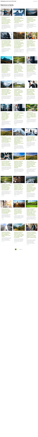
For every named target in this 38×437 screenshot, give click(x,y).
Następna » (20, 249)
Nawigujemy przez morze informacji (8, 1)
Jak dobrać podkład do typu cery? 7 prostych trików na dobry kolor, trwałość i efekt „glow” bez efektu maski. (31, 139)
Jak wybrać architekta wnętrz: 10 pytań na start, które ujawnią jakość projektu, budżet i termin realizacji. (6, 234)
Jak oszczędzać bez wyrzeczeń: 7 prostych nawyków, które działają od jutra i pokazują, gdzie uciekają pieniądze (6, 211)
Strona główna (35, 1)
